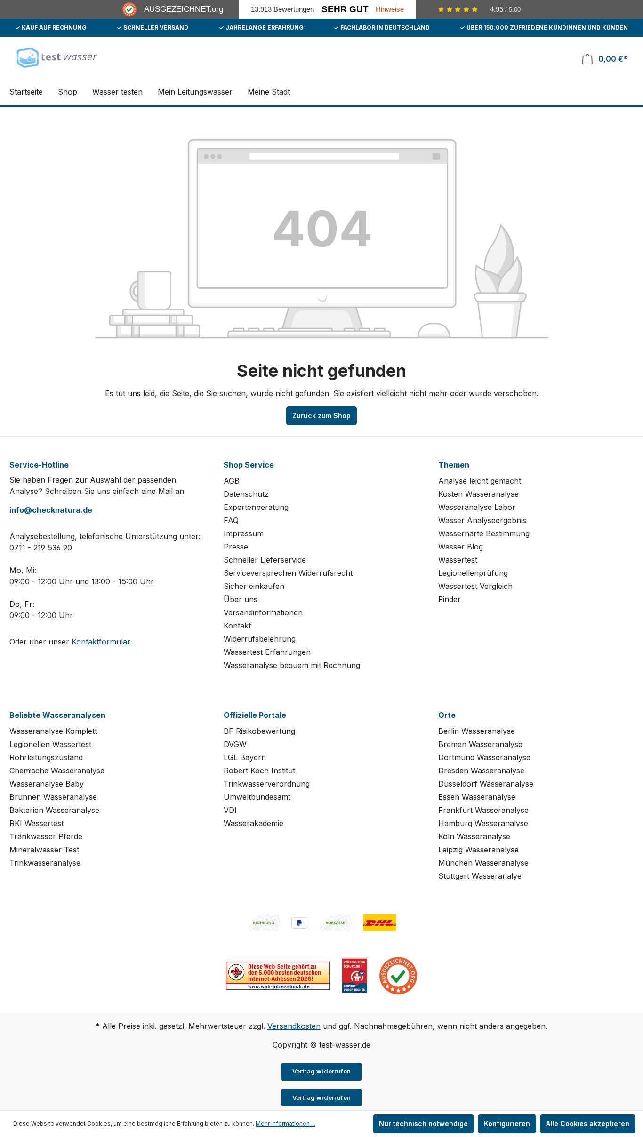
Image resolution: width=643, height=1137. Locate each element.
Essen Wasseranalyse (476, 797)
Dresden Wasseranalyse (481, 770)
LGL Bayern (245, 757)
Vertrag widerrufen (321, 1071)
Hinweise (390, 9)
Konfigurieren (507, 1124)
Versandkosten (294, 1026)
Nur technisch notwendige (423, 1124)
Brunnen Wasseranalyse (53, 797)
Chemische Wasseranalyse (56, 770)
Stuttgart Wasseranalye (480, 876)
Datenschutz (246, 494)
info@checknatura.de (50, 510)
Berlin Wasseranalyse (476, 731)
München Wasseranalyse (483, 862)
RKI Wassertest (36, 823)
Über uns (240, 599)
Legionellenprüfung (473, 573)
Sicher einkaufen (254, 586)
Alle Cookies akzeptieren (587, 1124)
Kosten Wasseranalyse (478, 494)
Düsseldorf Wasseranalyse (485, 783)
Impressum (244, 533)
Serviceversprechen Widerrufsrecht (288, 573)
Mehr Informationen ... (285, 1123)
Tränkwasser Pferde (45, 836)
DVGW (235, 744)
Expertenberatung (256, 507)
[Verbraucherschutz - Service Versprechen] (354, 974)
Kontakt (237, 625)
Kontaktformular (101, 641)
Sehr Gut (345, 9)
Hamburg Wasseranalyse (483, 823)
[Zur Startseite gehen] (56, 57)
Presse (236, 546)
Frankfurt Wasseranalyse (483, 810)
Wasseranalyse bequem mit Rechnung (292, 665)
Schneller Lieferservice (265, 560)
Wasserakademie (253, 823)
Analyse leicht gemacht (479, 480)
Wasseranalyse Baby (46, 783)
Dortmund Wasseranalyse (484, 757)
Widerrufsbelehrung (260, 639)
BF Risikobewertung (259, 731)
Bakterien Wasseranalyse (54, 810)
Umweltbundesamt (257, 797)
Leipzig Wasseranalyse (478, 849)
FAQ (231, 520)
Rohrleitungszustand (46, 757)
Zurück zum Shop (321, 416)
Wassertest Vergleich (475, 586)
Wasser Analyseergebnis (482, 520)
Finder (449, 599)
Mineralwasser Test (44, 849)
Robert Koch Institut (259, 770)
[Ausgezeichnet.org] (398, 974)
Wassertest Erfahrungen (267, 652)
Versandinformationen (263, 612)
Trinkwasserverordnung (267, 783)
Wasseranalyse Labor (476, 507)
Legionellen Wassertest (50, 744)
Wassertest (457, 560)
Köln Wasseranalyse (474, 836)
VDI (230, 810)
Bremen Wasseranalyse (480, 744)
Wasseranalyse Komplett (53, 731)
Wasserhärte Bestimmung (484, 533)
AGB (232, 480)
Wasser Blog (460, 546)
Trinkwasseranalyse (44, 862)
